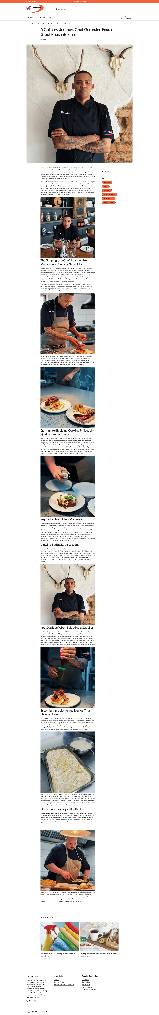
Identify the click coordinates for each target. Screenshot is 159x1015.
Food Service (108, 198)
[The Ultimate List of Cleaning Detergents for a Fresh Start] (59, 936)
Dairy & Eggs (86, 982)
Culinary (107, 190)
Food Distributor (109, 194)
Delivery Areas (59, 982)
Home (28, 24)
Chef (105, 186)
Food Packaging (87, 987)
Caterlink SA (43, 1012)
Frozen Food (86, 984)
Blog (33, 24)
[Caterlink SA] (35, 9)
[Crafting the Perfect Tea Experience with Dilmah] (99, 936)
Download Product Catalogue (64, 984)
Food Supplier (108, 203)
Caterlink (107, 182)
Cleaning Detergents (89, 989)
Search (56, 979)
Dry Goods (85, 979)
